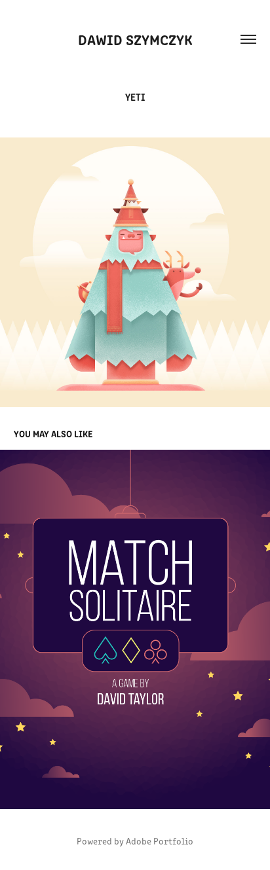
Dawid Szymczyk (135, 39)
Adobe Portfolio (159, 841)
